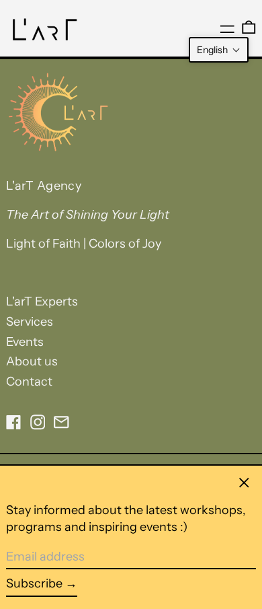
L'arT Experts (42, 301)
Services (29, 321)
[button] (218, 49)
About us (32, 361)
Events (25, 341)
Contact (29, 381)
